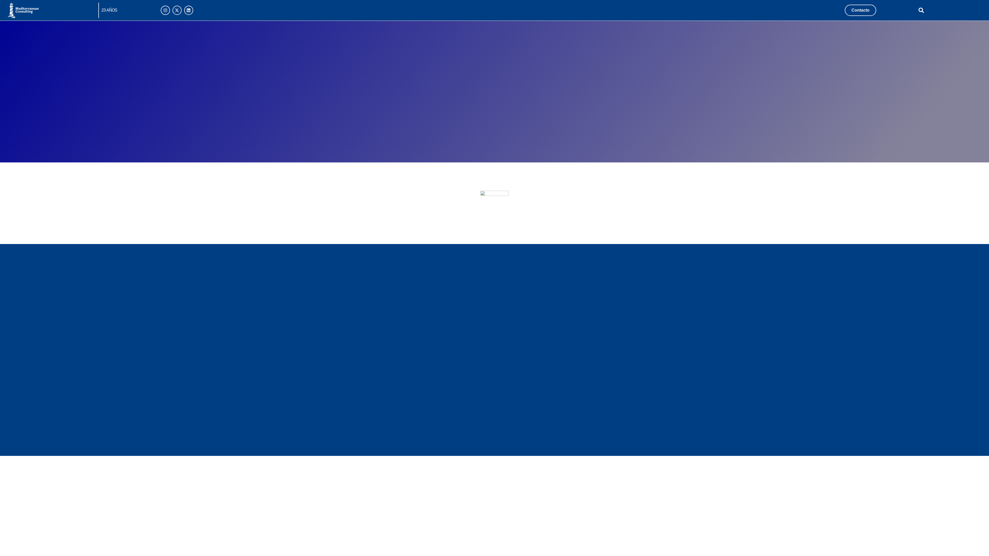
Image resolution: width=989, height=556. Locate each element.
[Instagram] (165, 10)
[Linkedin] (188, 10)
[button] (921, 10)
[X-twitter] (177, 10)
